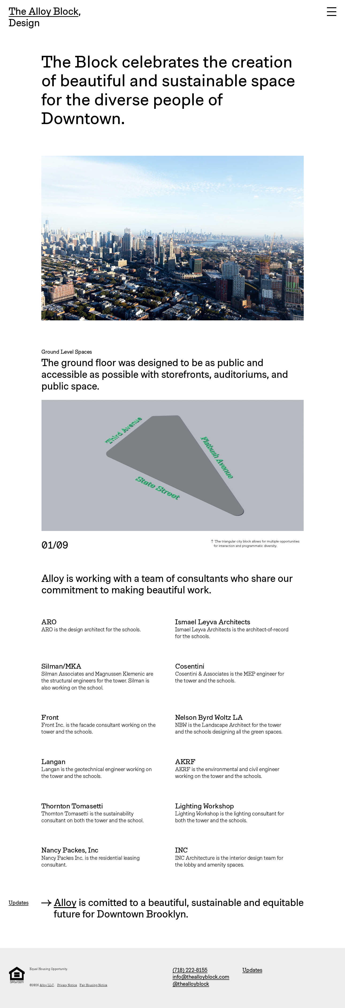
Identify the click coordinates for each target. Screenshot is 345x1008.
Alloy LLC (47, 985)
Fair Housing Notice (93, 985)
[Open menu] (331, 11)
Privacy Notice (67, 985)
